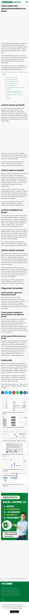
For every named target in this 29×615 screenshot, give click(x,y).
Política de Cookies (17, 608)
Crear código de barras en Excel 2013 (9, 591)
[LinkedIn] (25, 392)
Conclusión (8, 98)
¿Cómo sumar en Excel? (11, 77)
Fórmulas (3, 601)
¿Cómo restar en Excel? (11, 79)
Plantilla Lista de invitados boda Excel (9, 588)
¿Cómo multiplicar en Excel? (12, 81)
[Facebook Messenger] (6, 392)
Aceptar (14, 611)
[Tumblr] (21, 392)
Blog (2, 599)
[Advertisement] (14, 27)
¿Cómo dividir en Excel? (11, 83)
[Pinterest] (13, 392)
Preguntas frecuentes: (11, 85)
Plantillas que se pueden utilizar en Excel (10, 593)
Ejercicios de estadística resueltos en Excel (10, 590)
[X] (10, 392)
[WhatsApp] (17, 392)
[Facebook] (2, 392)
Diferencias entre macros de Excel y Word (10, 595)
